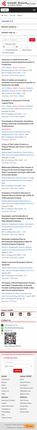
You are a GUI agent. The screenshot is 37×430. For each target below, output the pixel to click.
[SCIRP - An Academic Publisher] (14, 3)
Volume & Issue (7, 417)
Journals (12, 15)
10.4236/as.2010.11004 (12, 73)
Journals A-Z (6, 379)
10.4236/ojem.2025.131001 (14, 209)
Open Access (24, 400)
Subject (4, 382)
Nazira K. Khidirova (25, 247)
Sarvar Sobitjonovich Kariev (10, 293)
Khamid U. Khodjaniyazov (10, 224)
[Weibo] (28, 314)
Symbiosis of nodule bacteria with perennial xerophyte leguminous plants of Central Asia (18, 62)
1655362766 (8, 331)
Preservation (24, 406)
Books (4, 385)
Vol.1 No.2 (28, 109)
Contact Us (5, 391)
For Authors (24, 385)
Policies (23, 397)
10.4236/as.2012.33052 (13, 93)
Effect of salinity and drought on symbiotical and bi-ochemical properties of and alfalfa (18, 82)
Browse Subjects (9, 27)
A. (19, 67)
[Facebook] (11, 314)
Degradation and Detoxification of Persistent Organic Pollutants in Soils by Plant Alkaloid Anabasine (17, 218)
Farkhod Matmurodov (9, 178)
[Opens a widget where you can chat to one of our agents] (29, 426)
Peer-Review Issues (26, 388)
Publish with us (9, 33)
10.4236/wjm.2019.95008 (13, 186)
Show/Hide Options (8, 53)
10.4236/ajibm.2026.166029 (14, 137)
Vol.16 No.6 (14, 134)
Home (6, 15)
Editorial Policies (25, 382)
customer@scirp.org (10, 325)
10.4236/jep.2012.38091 (13, 255)
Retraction (23, 409)
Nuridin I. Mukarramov (26, 224)
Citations (22, 75)
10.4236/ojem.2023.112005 (14, 275)
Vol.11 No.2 (30, 270)
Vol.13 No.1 (30, 203)
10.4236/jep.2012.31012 (13, 232)
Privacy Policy (24, 412)
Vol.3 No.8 (28, 250)
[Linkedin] (20, 314)
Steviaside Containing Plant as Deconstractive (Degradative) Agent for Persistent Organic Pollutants (17, 241)
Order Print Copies (8, 406)
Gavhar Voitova (28, 152)
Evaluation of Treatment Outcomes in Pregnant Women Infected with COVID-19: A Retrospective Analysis (18, 195)
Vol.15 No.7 (21, 296)
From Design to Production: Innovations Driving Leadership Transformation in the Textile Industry (18, 123)
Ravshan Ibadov (7, 152)
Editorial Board (27, 50)
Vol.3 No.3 (19, 91)
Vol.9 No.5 (23, 180)
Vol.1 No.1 (19, 70)
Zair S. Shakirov (7, 67)
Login (4, 10)
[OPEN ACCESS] (31, 3)
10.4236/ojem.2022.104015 (14, 160)
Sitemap (4, 388)
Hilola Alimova (17, 152)
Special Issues (24, 394)
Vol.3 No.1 (28, 227)
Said (6, 129)
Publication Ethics (25, 403)
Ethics (22, 379)
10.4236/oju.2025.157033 (13, 298)
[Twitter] (2, 314)
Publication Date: (10, 44)
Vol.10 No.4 (30, 155)
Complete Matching (11, 50)
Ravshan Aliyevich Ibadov (10, 201)
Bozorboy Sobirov (22, 178)
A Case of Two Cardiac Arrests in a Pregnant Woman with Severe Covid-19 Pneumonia (17, 146)
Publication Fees (25, 391)
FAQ (3, 415)
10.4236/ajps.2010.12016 (13, 114)
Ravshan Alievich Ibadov (9, 268)
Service (5, 397)
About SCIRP (26, 376)
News (3, 394)
